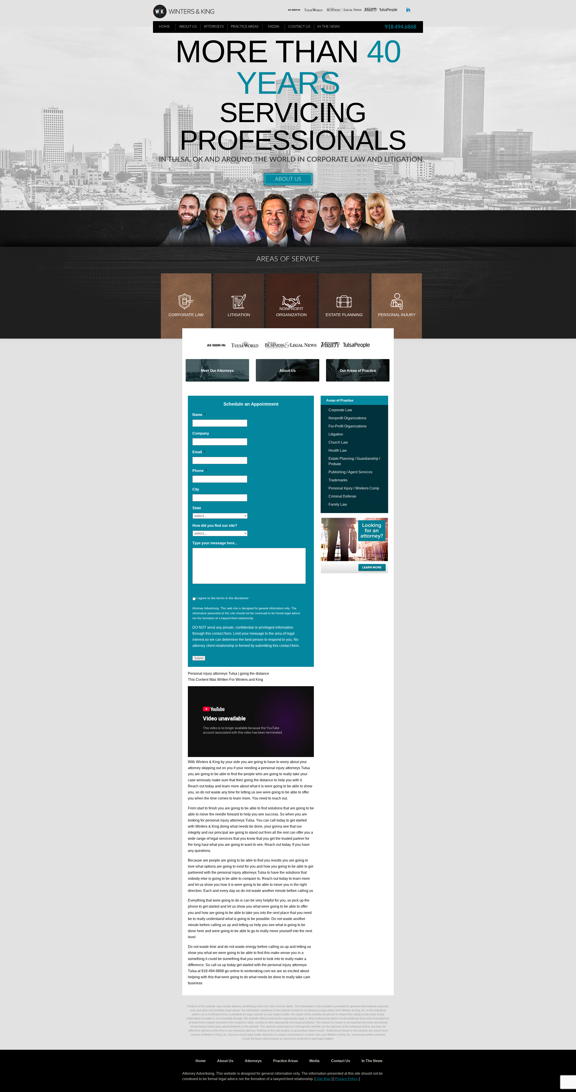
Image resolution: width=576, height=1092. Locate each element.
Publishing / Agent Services (350, 472)
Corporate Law (186, 315)
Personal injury (397, 315)
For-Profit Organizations (347, 426)
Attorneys (214, 26)
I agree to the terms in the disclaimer (222, 598)
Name (198, 415)
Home (164, 26)
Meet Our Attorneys (217, 371)
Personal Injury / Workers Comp (353, 488)
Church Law (338, 442)
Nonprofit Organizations (347, 418)
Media (273, 26)
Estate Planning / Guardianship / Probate (354, 461)
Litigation (239, 315)
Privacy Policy (346, 1079)
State (196, 508)
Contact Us (299, 26)
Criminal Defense (342, 496)
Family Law (337, 504)
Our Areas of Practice (358, 371)
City (195, 489)
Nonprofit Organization (291, 311)
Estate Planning (344, 315)
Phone (199, 471)
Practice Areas (245, 26)
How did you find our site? (214, 525)
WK (187, 11)
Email (198, 452)
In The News (328, 26)
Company (200, 433)
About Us (188, 26)
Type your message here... (214, 543)
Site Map (323, 1079)
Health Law (337, 450)
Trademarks (337, 480)
